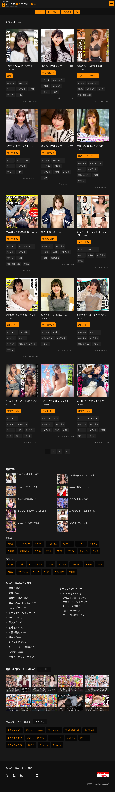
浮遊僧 (31, 745)
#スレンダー (93, 83)
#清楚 (44, 178)
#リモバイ (11, 338)
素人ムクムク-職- (15, 745)
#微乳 (57, 172)
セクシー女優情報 (72, 606)
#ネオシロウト (58, 80)
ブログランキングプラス (75, 602)
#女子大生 (21, 89)
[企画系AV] (37, 776)
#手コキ (45, 92)
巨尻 (11, 571)
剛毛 (90, 564)
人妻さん (71, 737)
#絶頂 (19, 95)
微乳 (100, 564)
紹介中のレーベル (72, 610)
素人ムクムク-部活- (36, 737)
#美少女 (81, 181)
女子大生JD (48, 72)
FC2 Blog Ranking (72, 593)
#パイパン (23, 83)
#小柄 (9, 436)
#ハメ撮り (82, 163)
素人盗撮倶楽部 (72, 730)
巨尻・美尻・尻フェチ (22, 602)
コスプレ (26, 551)
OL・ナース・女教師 (21, 647)
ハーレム (24, 571)
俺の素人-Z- (89, 730)
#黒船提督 (55, 258)
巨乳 (9, 76)
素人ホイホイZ (14, 730)
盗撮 (51, 564)
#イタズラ (11, 246)
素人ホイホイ (56, 737)
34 (67, 451)
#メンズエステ (95, 163)
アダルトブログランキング (76, 597)
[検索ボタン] (77, 12)
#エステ (81, 83)
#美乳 (55, 92)
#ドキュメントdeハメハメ (88, 249)
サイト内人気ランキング (75, 614)
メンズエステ (36, 564)
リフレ (72, 551)
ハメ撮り (60, 571)
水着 (60, 551)
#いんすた (11, 83)
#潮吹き (10, 95)
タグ (39, 12)
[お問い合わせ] (29, 776)
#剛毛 (80, 89)
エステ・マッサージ (88, 76)
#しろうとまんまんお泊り (88, 418)
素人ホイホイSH (15, 737)
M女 (47, 571)
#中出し (10, 89)
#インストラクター (26, 246)
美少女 (39, 543)
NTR (37, 571)
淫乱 (39, 551)
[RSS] (14, 776)
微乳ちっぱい (48, 239)
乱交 (49, 551)
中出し (94, 543)
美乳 (11, 543)
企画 (96, 551)
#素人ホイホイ (83, 344)
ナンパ (63, 564)
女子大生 (68, 543)
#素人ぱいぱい (83, 175)
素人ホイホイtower (34, 730)
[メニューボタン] (111, 3)
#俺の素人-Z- (47, 338)
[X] (7, 776)
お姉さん (53, 543)
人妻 (11, 564)
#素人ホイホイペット (27, 344)
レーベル (52, 12)
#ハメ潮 (10, 252)
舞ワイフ (84, 737)
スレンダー (12, 325)
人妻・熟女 (17, 632)
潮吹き (12, 551)
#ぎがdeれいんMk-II (50, 418)
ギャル (82, 543)
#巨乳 (31, 89)
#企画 (90, 255)
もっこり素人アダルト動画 (19, 767)
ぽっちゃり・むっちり (22, 612)
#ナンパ (45, 80)
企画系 (66, 12)
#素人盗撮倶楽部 (84, 95)
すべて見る (44, 669)
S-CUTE (57, 745)
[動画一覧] (22, 776)
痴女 (73, 571)
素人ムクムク (54, 730)
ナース (85, 551)
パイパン (77, 564)
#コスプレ (82, 332)
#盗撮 (101, 89)
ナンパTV (44, 745)
